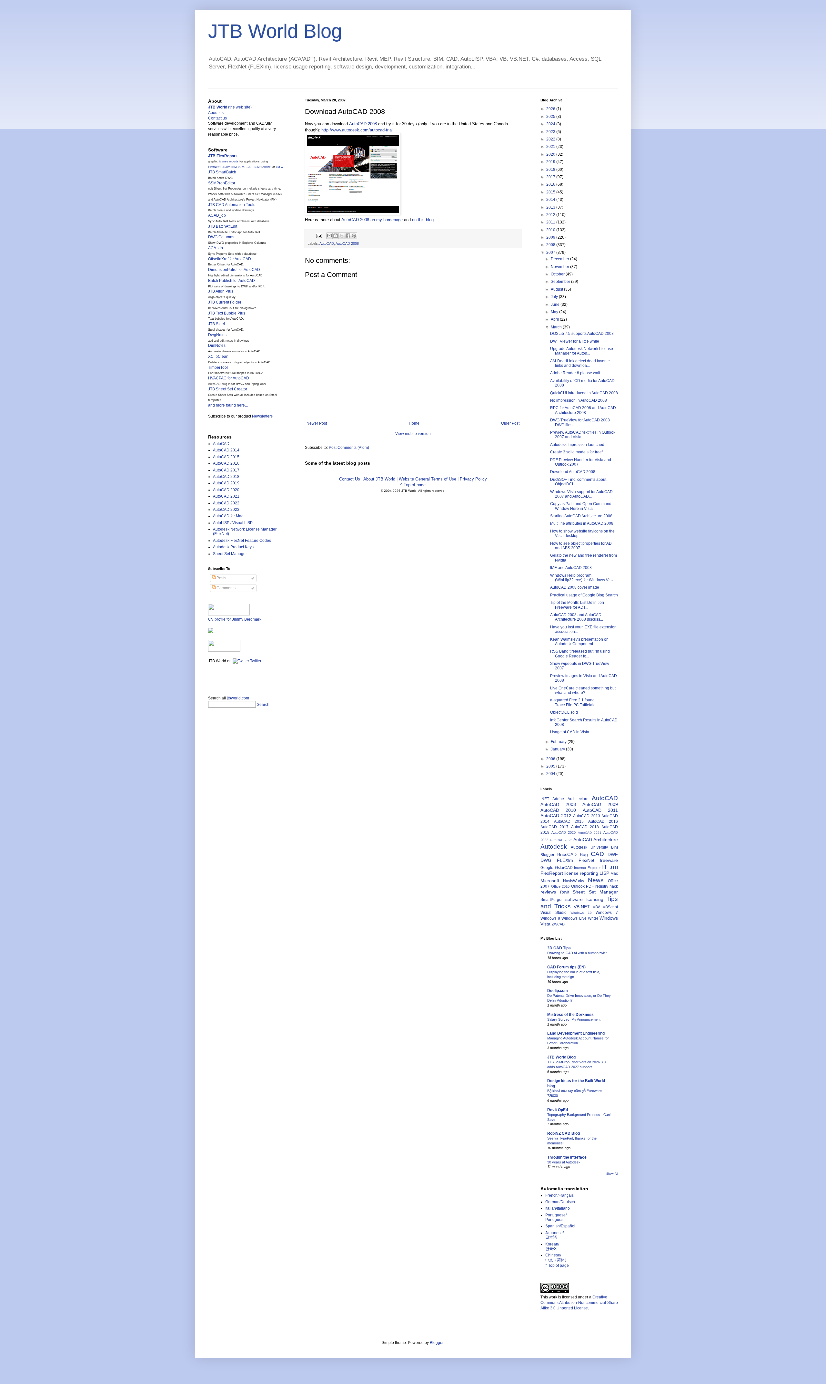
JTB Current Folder (224, 302)
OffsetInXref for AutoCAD (229, 259)
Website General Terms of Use (427, 479)
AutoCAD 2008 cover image (574, 587)
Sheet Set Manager (230, 554)
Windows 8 (550, 918)
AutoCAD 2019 (226, 483)
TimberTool (218, 367)
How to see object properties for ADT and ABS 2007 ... (582, 545)
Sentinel (266, 167)
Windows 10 (580, 912)
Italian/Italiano (557, 1208)
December (560, 259)
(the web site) (230, 107)
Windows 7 (607, 912)
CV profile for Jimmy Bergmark (234, 619)
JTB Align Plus (220, 291)
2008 (551, 245)
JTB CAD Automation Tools (231, 204)
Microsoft (549, 880)
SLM (257, 167)
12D (249, 167)
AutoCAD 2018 (226, 476)
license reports (228, 161)
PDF (590, 886)
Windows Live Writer (579, 918)
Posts (221, 578)
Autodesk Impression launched (577, 444)
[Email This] (329, 235)
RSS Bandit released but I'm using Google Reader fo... (580, 653)
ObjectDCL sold (564, 712)
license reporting (581, 873)
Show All (612, 1173)
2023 (551, 131)
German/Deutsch (560, 1202)
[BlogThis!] (335, 235)
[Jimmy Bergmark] (210, 631)
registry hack (606, 886)
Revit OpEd (557, 1110)
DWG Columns (221, 237)
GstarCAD (564, 867)
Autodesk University (589, 847)
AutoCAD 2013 (586, 816)
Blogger (547, 854)
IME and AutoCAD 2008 (571, 567)
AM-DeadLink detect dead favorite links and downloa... (580, 363)
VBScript (610, 907)
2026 (551, 109)
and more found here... (228, 405)
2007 (551, 252)
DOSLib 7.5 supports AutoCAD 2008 (582, 333)
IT (605, 866)
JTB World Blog (275, 31)
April (555, 319)
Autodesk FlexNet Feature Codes (242, 540)
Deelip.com (557, 990)
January (558, 749)
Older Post (510, 423)
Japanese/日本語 (554, 1235)
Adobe (558, 799)
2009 (551, 237)
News (596, 880)
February (559, 741)
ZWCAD (558, 924)
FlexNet (213, 167)
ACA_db (215, 248)
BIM (614, 847)
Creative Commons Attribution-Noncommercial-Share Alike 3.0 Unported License (579, 1302)
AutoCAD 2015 (226, 457)
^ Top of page (413, 484)
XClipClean (218, 356)
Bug (584, 854)
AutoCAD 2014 (226, 450)
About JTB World (379, 479)
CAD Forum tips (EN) (566, 967)
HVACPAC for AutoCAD (228, 378)
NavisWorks (573, 881)
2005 (551, 766)
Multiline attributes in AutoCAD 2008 (581, 523)
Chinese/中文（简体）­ (557, 1257)
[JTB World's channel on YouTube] (224, 650)
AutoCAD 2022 (226, 503)
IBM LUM (237, 167)
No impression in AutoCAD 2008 (578, 400)
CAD (597, 854)
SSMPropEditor (221, 183)
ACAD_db (217, 215)
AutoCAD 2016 (226, 463)
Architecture (578, 799)
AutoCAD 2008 (363, 123)
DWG (545, 860)
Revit (564, 892)
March (557, 327)
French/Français (559, 1195)
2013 (551, 207)
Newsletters (262, 416)
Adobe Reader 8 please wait (575, 373)
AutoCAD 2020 (226, 490)
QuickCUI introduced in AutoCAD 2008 (584, 393)
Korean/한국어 (552, 1246)
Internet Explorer (587, 868)
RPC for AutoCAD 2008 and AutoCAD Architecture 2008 (583, 410)
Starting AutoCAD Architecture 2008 (581, 516)
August (557, 289)
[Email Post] (319, 235)
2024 (551, 124)
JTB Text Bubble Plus (226, 313)
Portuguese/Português (556, 1217)
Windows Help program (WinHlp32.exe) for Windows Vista (582, 577)
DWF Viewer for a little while (574, 341)
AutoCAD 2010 (558, 810)
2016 (551, 184)
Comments (226, 588)
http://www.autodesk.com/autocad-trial (357, 130)
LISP (604, 873)
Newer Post (317, 423)
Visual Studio (553, 912)
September (561, 281)
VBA (596, 907)
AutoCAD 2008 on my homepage (372, 219)
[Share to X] (341, 235)
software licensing (584, 899)
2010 (551, 230)
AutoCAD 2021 (226, 496)
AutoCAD (326, 243)
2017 (551, 177)
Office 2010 (560, 886)
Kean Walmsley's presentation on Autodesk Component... (579, 641)
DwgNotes (217, 335)
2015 (551, 192)
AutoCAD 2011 (600, 810)
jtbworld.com (238, 698)
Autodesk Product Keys (233, 547)
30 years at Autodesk (563, 1162)
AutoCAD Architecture (595, 839)
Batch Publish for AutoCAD (231, 280)
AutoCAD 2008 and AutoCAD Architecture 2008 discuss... (576, 617)
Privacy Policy (473, 479)
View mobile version (413, 433)
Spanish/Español (560, 1226)
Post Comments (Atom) (349, 447)
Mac (614, 873)
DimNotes (217, 345)
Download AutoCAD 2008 (572, 472)
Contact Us (349, 479)
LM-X (279, 167)
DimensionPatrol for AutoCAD (234, 269)
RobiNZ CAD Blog (563, 1133)
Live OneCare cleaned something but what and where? (583, 690)
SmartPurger (551, 899)
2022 (551, 139)
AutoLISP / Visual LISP (233, 523)
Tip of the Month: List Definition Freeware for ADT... (577, 604)
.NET (544, 799)
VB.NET (582, 906)
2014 (551, 199)
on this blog (423, 219)
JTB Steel (216, 324)
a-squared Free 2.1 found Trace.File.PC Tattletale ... (574, 702)
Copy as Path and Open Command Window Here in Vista (580, 506)
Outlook (578, 886)
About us (216, 112)
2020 (551, 154)
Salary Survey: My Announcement (573, 1019)
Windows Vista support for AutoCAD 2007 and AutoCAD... (581, 494)
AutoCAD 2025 (560, 840)
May (555, 312)
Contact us (217, 118)
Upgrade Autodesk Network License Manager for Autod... (581, 351)
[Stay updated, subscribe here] (210, 677)
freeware (609, 860)
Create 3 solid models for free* (576, 452)
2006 (551, 759)
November (560, 266)
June (555, 304)
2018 (551, 169)
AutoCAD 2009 (600, 804)
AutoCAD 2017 (226, 470)
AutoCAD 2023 (226, 509)
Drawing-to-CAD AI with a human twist (577, 953)
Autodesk (553, 846)
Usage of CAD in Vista (569, 732)
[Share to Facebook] (348, 235)
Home (414, 423)
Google (546, 867)
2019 (551, 162)
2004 (551, 773)
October (558, 274)
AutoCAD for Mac (228, 516)
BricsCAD (567, 854)
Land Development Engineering (576, 1033)
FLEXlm (225, 167)
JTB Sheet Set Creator (227, 389)
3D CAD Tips (559, 948)
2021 (551, 146)
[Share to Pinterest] (354, 235)
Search (263, 704)
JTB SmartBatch (222, 172)
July (555, 296)
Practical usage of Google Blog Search (584, 595)
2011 (551, 222)
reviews (548, 891)
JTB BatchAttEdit (222, 226)
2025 (551, 116)
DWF (613, 854)
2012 (551, 214)
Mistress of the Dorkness (570, 1014)
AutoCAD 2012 (555, 815)
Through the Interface (567, 1157)
